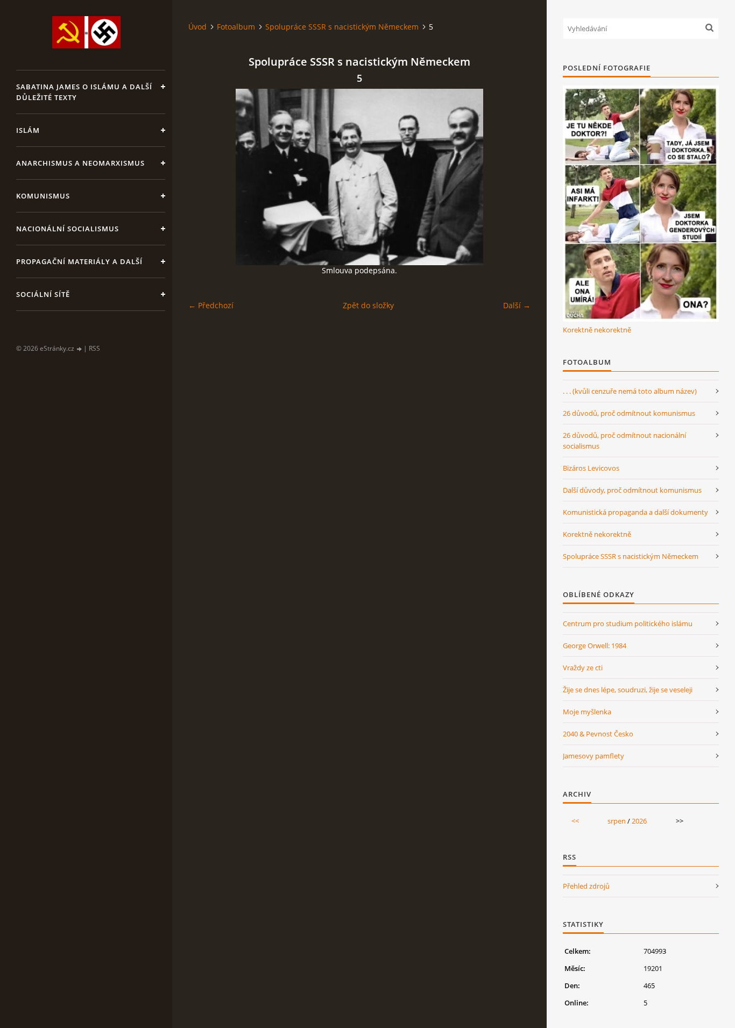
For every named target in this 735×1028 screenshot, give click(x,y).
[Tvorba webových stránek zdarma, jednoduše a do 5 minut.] (79, 349)
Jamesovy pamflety (593, 756)
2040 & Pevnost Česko (598, 734)
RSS (94, 348)
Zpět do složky (368, 305)
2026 (639, 821)
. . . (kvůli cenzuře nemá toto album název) (630, 391)
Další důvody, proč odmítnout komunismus (632, 490)
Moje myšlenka (587, 712)
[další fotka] (513, 177)
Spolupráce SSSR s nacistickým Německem (342, 27)
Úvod (197, 27)
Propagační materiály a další (79, 261)
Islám (28, 130)
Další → (517, 305)
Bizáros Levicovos (591, 468)
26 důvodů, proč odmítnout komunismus (629, 413)
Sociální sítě (43, 294)
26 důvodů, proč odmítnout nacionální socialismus (624, 440)
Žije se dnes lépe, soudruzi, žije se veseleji (627, 689)
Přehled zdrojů (586, 886)
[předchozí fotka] (206, 177)
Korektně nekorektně (597, 330)
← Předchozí (211, 305)
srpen (616, 821)
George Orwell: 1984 (594, 645)
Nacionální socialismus (67, 228)
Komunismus (43, 196)
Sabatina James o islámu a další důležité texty (84, 92)
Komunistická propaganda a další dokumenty (635, 512)
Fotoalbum (236, 27)
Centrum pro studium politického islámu (627, 623)
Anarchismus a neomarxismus (80, 163)
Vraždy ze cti (583, 667)
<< (575, 821)
